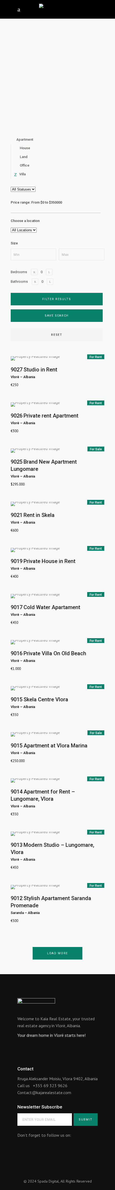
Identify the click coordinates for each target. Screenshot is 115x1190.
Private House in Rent (49, 561)
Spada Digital (48, 1181)
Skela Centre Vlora (46, 699)
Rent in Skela (39, 515)
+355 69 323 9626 (50, 1085)
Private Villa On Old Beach (55, 653)
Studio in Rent (40, 369)
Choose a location (25, 221)
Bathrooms (19, 282)
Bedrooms (19, 272)
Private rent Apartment (51, 415)
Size (14, 243)
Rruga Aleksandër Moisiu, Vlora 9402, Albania (57, 1078)
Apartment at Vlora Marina (55, 745)
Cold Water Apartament (52, 607)
